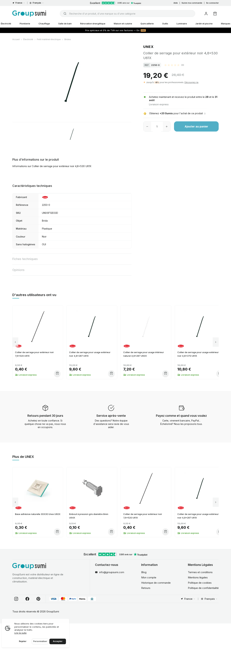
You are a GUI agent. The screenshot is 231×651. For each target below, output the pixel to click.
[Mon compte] (206, 13)
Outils (165, 23)
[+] (166, 127)
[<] (15, 342)
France (18, 3)
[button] (174, 65)
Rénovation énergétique (92, 23)
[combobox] (127, 13)
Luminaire (182, 23)
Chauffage (44, 23)
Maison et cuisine (123, 23)
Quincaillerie (147, 23)
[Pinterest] (38, 599)
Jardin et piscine (204, 23)
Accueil (16, 39)
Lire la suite (20, 633)
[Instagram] (16, 599)
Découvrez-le (191, 82)
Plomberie (25, 23)
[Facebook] (27, 599)
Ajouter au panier (196, 126)
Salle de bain (65, 23)
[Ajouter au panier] (57, 373)
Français (37, 3)
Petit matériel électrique (49, 39)
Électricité (28, 39)
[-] (147, 127)
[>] (216, 342)
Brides (67, 39)
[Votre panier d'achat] (215, 13)
